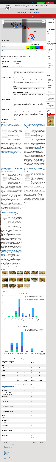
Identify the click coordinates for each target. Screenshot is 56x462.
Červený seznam (49, 88)
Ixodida (48, 31)
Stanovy (49, 72)
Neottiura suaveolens (17, 250)
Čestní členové (51, 47)
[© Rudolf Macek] (5, 273)
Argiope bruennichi (5, 152)
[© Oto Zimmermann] (5, 133)
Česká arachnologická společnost (6, 452)
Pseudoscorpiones (50, 36)
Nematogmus (52, 29)
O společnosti (50, 65)
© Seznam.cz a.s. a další (40, 41)
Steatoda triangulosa (13, 152)
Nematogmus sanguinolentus (15, 140)
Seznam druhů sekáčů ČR (51, 99)
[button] (28, 28)
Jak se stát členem (50, 55)
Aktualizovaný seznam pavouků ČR (50, 79)
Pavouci (6, 454)
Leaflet (34, 41)
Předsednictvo (51, 67)
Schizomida (49, 38)
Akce (25, 16)
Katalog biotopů (49, 59)
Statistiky (13, 444)
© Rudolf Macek (5, 274)
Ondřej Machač (19, 66)
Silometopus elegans (5, 142)
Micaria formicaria (18, 249)
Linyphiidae (36, 13)
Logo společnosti (50, 62)
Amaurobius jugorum (15, 142)
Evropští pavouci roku (50, 92)
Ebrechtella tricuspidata (15, 151)
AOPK (5, 458)
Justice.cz (5, 449)
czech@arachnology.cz (8, 447)
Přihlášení (35, 16)
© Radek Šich (19, 287)
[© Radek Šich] (20, 286)
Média (29, 16)
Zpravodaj (16, 16)
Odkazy (21, 16)
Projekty (49, 70)
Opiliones (49, 33)
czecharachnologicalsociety (8, 457)
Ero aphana (7, 140)
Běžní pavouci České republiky (50, 84)
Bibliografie (10, 16)
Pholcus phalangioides (6, 151)
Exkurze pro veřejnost (50, 50)
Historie (49, 52)
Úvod (6, 16)
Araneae (48, 25)
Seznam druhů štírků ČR (51, 106)
